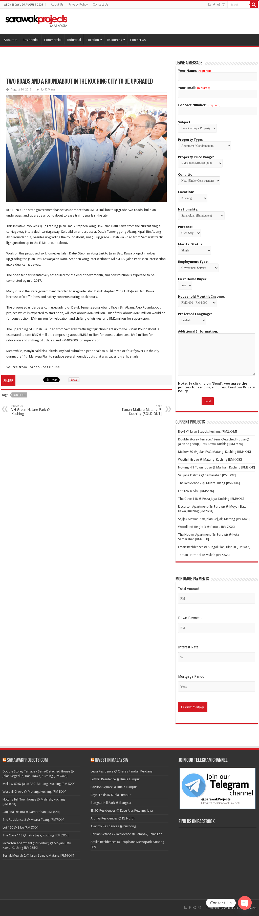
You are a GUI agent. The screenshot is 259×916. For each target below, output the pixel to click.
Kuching (19, 395)
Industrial (74, 40)
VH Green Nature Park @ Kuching (30, 410)
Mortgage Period (191, 676)
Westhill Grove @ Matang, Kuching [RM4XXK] (210, 459)
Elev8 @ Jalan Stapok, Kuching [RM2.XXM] (207, 431)
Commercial (52, 40)
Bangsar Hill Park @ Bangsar (111, 803)
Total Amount (188, 588)
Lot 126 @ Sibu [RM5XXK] (196, 491)
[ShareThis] (219, 5)
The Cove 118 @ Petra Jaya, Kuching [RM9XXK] (211, 499)
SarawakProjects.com (27, 760)
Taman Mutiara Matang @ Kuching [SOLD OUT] (141, 410)
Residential (30, 40)
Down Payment (190, 618)
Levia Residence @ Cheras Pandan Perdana (122, 771)
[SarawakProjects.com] (36, 20)
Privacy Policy (78, 4)
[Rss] (209, 5)
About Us (57, 4)
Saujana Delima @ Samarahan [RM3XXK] (207, 475)
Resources (114, 40)
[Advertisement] (86, 66)
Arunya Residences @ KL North (113, 818)
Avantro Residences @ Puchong (113, 826)
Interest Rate (188, 647)
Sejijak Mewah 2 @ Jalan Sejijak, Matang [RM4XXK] (214, 519)
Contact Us (100, 4)
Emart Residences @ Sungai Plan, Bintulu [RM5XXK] (214, 547)
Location (93, 40)
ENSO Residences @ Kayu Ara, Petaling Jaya (122, 810)
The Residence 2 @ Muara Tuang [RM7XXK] (209, 483)
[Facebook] (213, 5)
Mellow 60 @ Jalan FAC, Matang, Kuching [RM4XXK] (214, 452)
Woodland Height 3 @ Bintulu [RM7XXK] (206, 527)
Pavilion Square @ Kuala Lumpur (114, 787)
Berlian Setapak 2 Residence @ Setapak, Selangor (126, 834)
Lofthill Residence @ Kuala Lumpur (115, 779)
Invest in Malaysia (111, 760)
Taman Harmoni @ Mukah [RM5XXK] (204, 555)
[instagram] (224, 5)
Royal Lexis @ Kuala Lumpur (111, 795)
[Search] (254, 4)
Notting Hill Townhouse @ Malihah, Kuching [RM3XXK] (216, 467)
